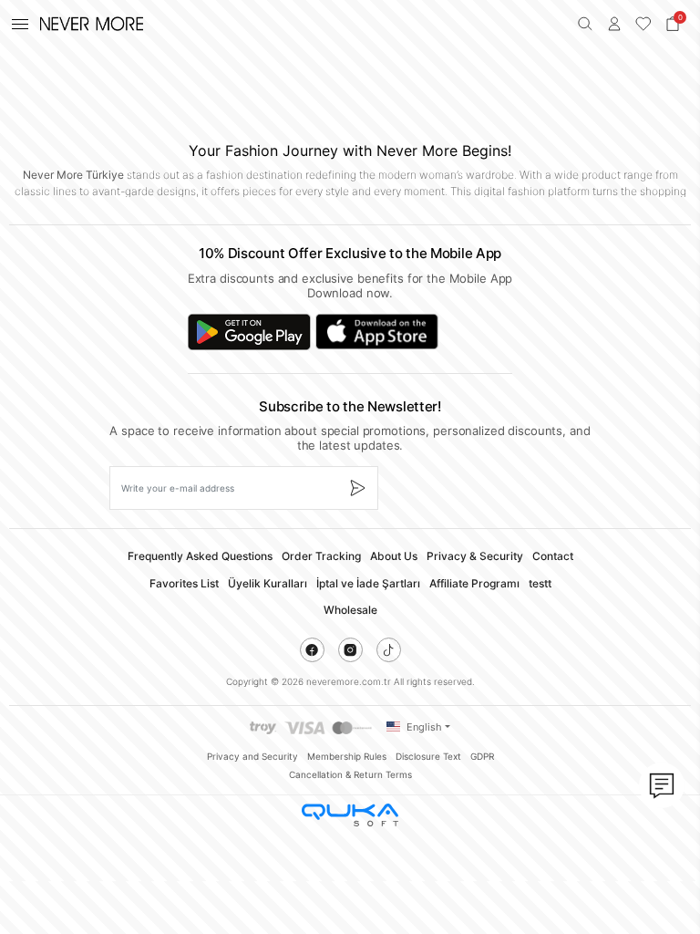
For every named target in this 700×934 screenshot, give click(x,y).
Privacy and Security (252, 756)
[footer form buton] (356, 488)
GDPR (482, 756)
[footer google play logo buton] (249, 332)
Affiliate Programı (474, 583)
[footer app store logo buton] (376, 332)
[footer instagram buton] (350, 650)
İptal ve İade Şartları (368, 583)
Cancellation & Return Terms (350, 774)
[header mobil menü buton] (20, 24)
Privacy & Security (475, 556)
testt (540, 583)
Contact (552, 556)
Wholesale (350, 610)
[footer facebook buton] (312, 650)
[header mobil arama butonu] (585, 24)
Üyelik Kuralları (267, 583)
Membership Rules (346, 756)
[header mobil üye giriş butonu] (614, 24)
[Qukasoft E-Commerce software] (350, 815)
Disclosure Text (428, 756)
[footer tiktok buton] (388, 650)
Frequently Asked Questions (200, 556)
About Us (393, 556)
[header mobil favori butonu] (643, 24)
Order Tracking (321, 556)
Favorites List (184, 583)
